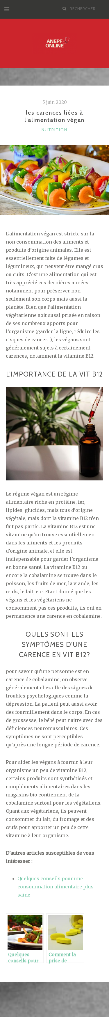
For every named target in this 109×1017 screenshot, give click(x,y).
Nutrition (54, 129)
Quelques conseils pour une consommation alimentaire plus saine (55, 887)
